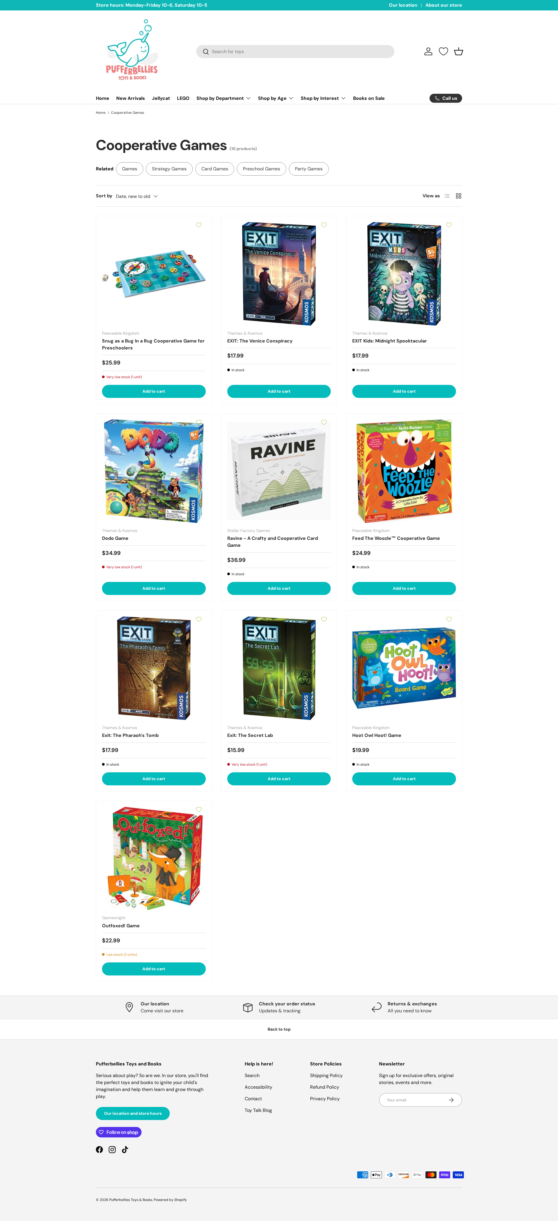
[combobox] (295, 51)
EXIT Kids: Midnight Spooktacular (389, 341)
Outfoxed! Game (121, 926)
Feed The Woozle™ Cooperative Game (396, 538)
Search (252, 1075)
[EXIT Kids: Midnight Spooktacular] (404, 274)
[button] (458, 51)
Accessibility (258, 1087)
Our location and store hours (133, 1113)
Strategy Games (169, 169)
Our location (403, 5)
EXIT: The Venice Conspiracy (260, 341)
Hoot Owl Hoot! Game (376, 735)
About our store (443, 5)
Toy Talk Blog (258, 1110)
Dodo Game (115, 538)
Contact (253, 1099)
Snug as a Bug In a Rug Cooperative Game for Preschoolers (153, 344)
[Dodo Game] (154, 471)
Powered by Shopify (170, 1199)
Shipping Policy (326, 1075)
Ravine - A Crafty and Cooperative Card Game (272, 541)
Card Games (214, 169)
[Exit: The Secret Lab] (279, 668)
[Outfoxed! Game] (154, 858)
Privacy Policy (325, 1099)
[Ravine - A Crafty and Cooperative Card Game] (279, 471)
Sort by (104, 196)
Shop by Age (272, 98)
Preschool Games (261, 169)
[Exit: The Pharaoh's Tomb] (154, 668)
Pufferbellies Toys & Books (130, 1199)
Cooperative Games (127, 112)
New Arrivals (130, 98)
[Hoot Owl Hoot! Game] (404, 668)
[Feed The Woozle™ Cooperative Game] (404, 471)
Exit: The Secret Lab (250, 735)
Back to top (279, 1029)
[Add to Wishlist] (199, 225)
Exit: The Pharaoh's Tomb (130, 735)
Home (102, 98)
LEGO (183, 98)
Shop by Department (220, 98)
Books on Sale (369, 98)
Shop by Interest (320, 98)
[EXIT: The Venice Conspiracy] (279, 274)
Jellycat (161, 98)
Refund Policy (324, 1087)
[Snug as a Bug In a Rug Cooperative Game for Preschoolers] (154, 274)
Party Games (309, 169)
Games (129, 169)
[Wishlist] (443, 51)
